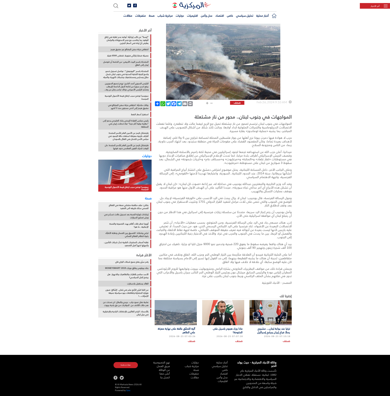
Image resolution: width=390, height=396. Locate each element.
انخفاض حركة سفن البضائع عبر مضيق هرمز (130, 49)
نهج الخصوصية (161, 362)
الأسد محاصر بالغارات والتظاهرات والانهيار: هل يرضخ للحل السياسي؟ (128, 276)
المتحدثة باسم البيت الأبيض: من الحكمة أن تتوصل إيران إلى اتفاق (126, 63)
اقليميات (192, 15)
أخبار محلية (262, 15)
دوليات (180, 15)
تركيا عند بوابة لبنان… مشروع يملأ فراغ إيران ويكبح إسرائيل (273, 330)
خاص (230, 15)
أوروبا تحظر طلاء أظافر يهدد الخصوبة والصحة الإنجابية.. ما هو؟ (129, 225)
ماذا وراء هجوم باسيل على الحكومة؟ (228, 330)
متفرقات (140, 15)
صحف (286, 341)
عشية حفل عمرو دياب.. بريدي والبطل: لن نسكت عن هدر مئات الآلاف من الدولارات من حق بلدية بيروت (126, 304)
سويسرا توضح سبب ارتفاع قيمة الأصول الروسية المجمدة (127, 97)
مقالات (128, 15)
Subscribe (126, 365)
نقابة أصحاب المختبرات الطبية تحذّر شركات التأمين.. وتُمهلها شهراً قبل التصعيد (126, 244)
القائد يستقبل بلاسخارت (138, 283)
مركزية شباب (165, 15)
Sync (128, 390)
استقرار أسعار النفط (140, 114)
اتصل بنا (165, 377)
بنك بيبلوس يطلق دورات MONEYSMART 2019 (127, 268)
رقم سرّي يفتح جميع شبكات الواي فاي (132, 261)
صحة (151, 15)
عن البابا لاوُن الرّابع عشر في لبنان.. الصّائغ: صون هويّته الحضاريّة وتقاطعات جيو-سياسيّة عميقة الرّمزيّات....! (127, 292)
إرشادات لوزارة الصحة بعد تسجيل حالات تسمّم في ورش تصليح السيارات (126, 216)
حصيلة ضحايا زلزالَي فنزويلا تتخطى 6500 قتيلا (128, 55)
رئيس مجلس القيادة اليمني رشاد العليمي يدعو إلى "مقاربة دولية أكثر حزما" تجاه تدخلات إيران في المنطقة (126, 123)
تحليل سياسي (244, 15)
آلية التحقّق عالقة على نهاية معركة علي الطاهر (176, 330)
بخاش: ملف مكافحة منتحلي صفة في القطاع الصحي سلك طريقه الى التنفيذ (129, 207)
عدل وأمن (206, 15)
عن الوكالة (164, 369)
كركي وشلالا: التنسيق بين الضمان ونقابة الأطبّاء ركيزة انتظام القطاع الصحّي (127, 235)
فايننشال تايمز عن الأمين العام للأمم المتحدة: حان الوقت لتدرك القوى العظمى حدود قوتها (127, 147)
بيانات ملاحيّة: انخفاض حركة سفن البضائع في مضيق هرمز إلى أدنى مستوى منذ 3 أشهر (128, 107)
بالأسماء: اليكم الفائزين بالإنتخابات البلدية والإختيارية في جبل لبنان (126, 313)
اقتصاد (219, 15)
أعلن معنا (165, 373)
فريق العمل (163, 366)
